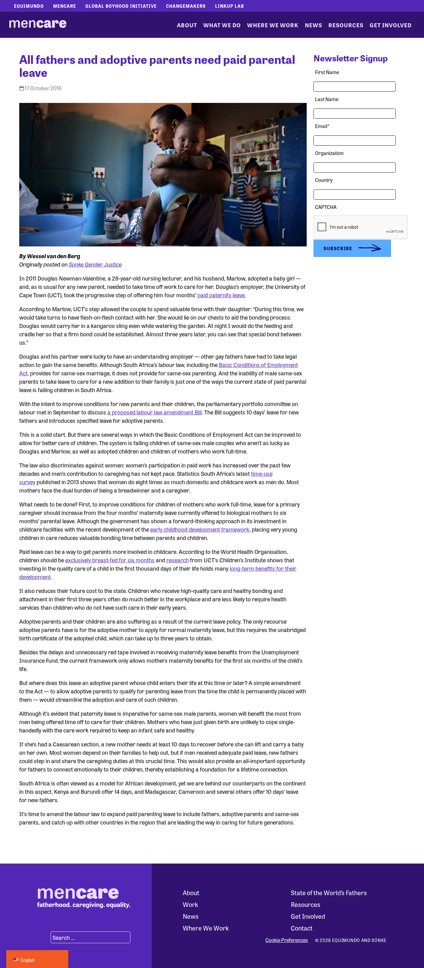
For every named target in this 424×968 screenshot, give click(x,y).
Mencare (64, 6)
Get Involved (391, 25)
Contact (302, 927)
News (313, 25)
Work (190, 904)
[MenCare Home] (37, 24)
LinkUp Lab (229, 6)
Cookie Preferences (286, 940)
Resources (345, 25)
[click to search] (43, 937)
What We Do (222, 25)
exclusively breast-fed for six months (110, 560)
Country (323, 179)
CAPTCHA (325, 206)
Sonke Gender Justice (95, 264)
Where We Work (273, 25)
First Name (327, 72)
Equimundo (29, 6)
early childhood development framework (199, 529)
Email (322, 126)
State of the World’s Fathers (329, 892)
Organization (329, 153)
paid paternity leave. (221, 295)
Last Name (326, 99)
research (177, 560)
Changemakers (186, 6)
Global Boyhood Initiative (121, 6)
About (187, 25)
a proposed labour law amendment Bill (154, 412)
